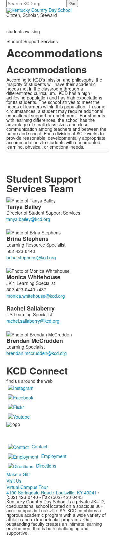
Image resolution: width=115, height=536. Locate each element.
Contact (39, 446)
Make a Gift (18, 474)
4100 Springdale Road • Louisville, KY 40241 (51, 492)
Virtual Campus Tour (27, 487)
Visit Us (13, 480)
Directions (46, 465)
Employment (53, 456)
